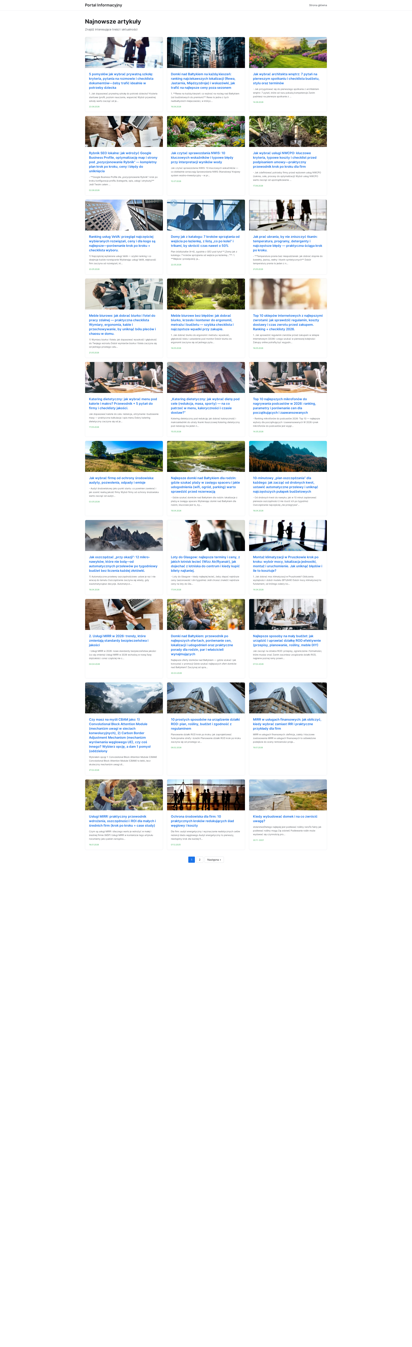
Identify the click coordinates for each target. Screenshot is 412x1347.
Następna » (214, 859)
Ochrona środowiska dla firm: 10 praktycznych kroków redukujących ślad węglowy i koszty (202, 821)
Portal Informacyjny (103, 5)
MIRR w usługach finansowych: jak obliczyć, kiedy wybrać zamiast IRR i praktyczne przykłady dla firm (287, 724)
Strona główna (318, 5)
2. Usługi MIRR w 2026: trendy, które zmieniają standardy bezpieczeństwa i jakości (118, 640)
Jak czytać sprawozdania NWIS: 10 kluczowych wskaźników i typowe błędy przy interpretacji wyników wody (202, 157)
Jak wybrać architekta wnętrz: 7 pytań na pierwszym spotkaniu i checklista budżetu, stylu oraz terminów (286, 78)
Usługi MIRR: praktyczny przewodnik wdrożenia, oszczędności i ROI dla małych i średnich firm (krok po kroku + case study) (122, 821)
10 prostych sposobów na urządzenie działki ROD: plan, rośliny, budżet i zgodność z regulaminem (205, 724)
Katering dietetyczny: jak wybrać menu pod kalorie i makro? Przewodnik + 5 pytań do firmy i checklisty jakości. (123, 403)
